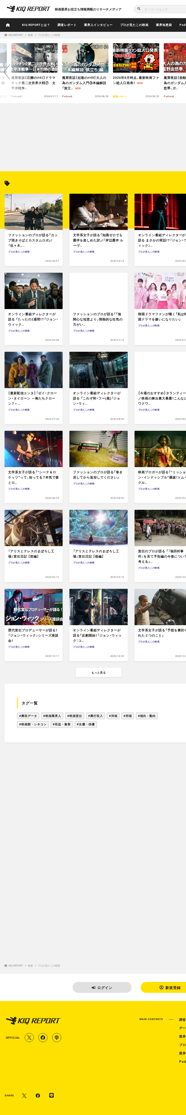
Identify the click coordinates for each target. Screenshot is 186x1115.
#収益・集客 (62, 724)
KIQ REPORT (16, 35)
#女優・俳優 (86, 724)
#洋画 (113, 716)
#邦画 (127, 716)
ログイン (105, 987)
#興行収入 (95, 716)
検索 (30, 35)
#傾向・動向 (147, 716)
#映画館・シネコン (33, 724)
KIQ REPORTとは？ (36, 25)
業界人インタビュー (98, 25)
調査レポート (67, 25)
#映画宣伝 (74, 716)
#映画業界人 (52, 716)
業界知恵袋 (164, 25)
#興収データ (28, 716)
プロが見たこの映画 (134, 25)
